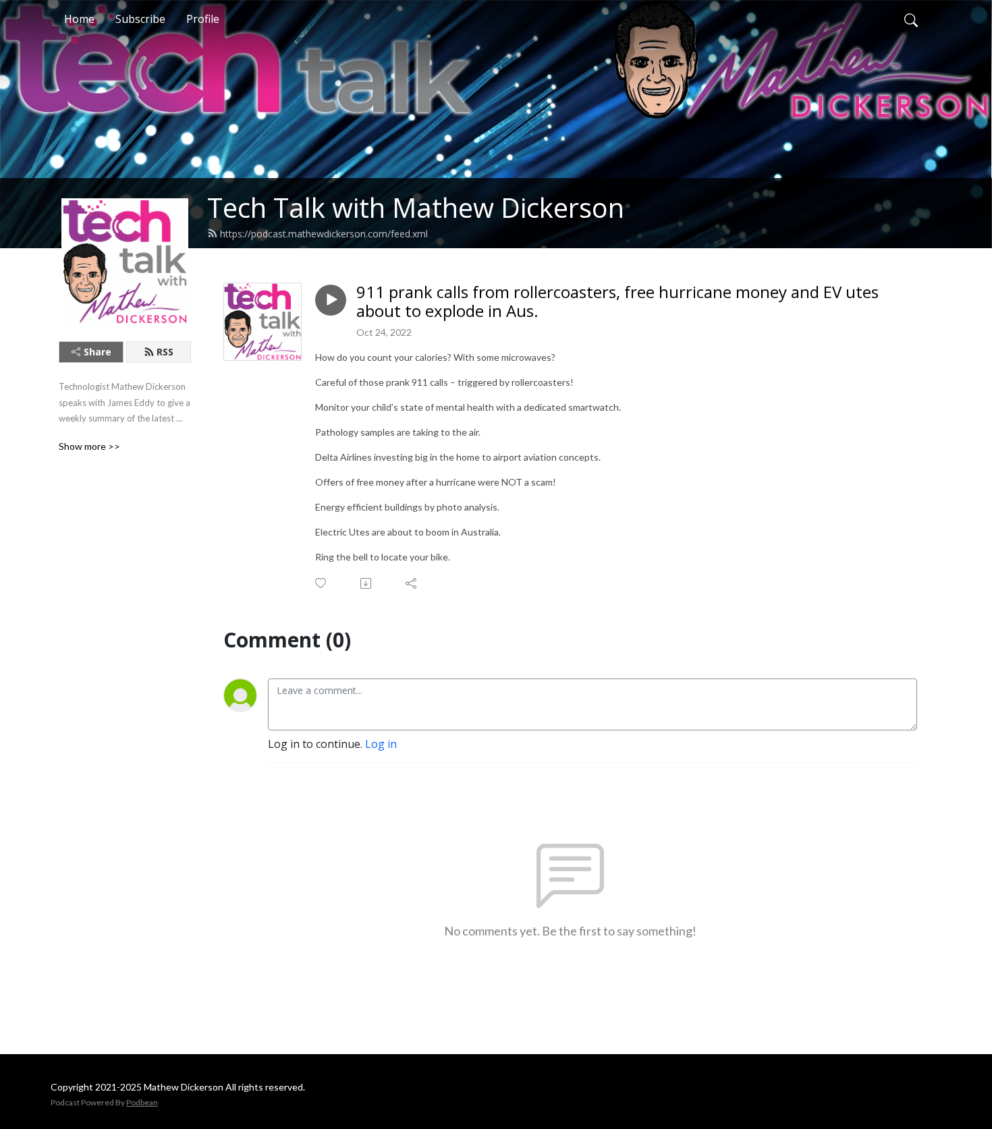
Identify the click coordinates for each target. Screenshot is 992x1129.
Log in (381, 743)
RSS (165, 351)
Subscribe (140, 18)
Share (97, 351)
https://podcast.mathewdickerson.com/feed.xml (324, 233)
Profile (202, 18)
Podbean (142, 1102)
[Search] (911, 18)
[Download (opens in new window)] (367, 583)
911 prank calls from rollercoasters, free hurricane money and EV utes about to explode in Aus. (617, 302)
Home (79, 18)
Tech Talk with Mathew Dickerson (415, 207)
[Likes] (321, 583)
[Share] (412, 583)
